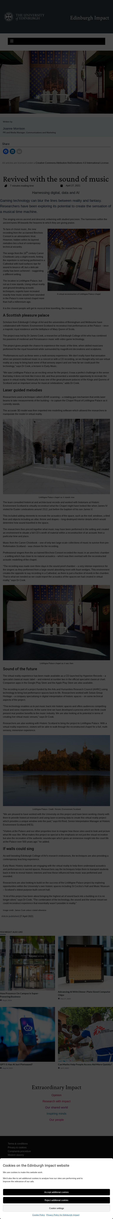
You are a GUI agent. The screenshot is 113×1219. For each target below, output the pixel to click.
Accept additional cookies (56, 1192)
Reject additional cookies (56, 1200)
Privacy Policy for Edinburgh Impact (62, 1215)
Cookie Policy (38, 1215)
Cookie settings (56, 1208)
